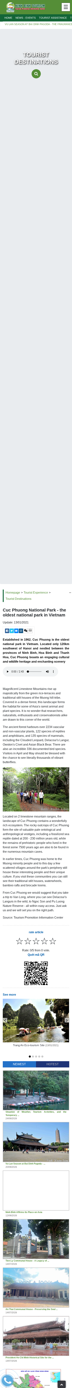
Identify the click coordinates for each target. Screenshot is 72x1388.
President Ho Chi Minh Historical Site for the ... (30, 1357)
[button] (29, 1056)
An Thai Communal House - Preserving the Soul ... (32, 1309)
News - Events (26, 17)
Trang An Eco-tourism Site (28, 1045)
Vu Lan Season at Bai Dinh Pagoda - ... (25, 1163)
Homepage (13, 592)
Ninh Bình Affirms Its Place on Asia (24, 1212)
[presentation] (5, 1020)
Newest (19, 1064)
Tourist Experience (36, 592)
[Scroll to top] (62, 1384)
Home (8, 17)
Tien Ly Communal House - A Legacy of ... (27, 1260)
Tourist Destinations (18, 598)
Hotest (53, 1064)
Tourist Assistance (53, 17)
